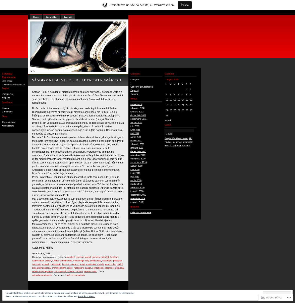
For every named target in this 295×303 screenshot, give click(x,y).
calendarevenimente (42, 275)
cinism (48, 260)
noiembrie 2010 (137, 155)
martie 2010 (136, 184)
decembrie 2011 (138, 115)
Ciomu (55, 260)
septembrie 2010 (138, 162)
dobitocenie (95, 260)
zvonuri (79, 271)
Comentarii (7, 111)
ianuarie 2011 (136, 148)
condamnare (66, 260)
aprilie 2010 (135, 180)
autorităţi (105, 257)
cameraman (38, 260)
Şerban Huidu (90, 271)
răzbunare (79, 268)
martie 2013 (136, 104)
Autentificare (8, 125)
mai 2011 (134, 133)
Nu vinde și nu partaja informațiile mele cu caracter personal (179, 142)
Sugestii (6, 97)
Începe (185, 4)
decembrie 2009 (138, 195)
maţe (82, 264)
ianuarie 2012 (136, 111)
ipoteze (65, 264)
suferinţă (119, 268)
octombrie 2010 (137, 158)
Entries (5, 108)
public (70, 268)
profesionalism (59, 268)
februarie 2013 (137, 108)
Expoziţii (134, 90)
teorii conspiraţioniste (42, 271)
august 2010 (136, 166)
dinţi (87, 260)
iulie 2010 (134, 169)
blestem (114, 257)
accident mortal (83, 257)
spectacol (109, 268)
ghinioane (117, 260)
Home (36, 17)
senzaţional (97, 268)
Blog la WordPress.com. (176, 138)
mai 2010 (134, 176)
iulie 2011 (134, 126)
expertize (106, 260)
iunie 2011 (135, 130)
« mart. (168, 120)
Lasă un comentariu (75, 275)
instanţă (45, 264)
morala (100, 264)
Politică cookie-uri (86, 296)
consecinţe (78, 260)
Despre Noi (7, 94)
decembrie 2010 (138, 151)
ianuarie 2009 (136, 202)
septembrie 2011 (138, 119)
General (134, 94)
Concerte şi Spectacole (141, 87)
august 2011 (136, 122)
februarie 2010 (137, 187)
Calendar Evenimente (140, 212)
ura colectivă (60, 271)
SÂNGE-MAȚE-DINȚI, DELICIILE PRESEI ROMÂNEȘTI (76, 80)
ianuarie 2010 (136, 191)
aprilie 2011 (135, 137)
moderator (91, 264)
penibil (120, 264)
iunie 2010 (135, 173)
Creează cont (8, 122)
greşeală (36, 264)
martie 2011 (136, 140)
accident (70, 257)
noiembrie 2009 (137, 198)
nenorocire (110, 264)
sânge (88, 268)
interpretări (56, 264)
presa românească (41, 268)
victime (70, 271)
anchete (96, 257)
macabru (74, 264)
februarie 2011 (137, 144)
